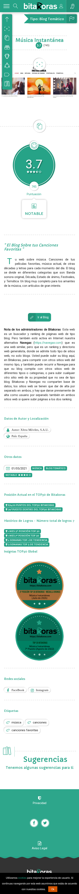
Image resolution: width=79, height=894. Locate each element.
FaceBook (18, 690)
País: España (19, 436)
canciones (40, 722)
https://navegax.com (48, 343)
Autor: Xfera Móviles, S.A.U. (30, 429)
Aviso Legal (39, 848)
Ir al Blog (43, 317)
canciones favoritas (25, 730)
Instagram (42, 690)
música (16, 722)
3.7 (39, 45)
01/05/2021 (19, 468)
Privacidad (39, 803)
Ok (52, 889)
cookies (22, 877)
